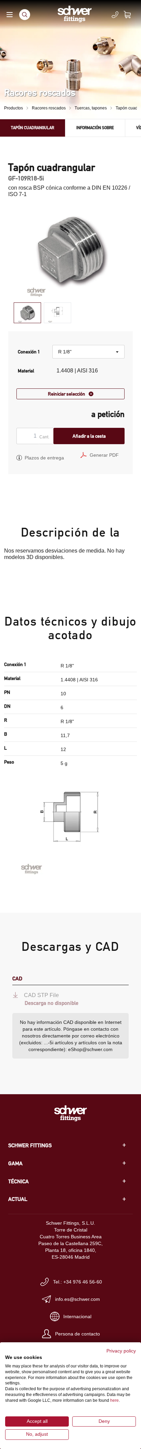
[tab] (27, 312)
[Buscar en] (24, 14)
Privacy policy (121, 1351)
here (114, 1400)
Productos (13, 108)
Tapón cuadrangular (32, 127)
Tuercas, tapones (91, 108)
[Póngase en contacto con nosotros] (115, 14)
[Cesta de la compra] (131, 14)
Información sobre (95, 127)
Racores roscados (49, 108)
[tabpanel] (70, 250)
